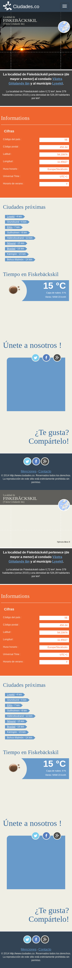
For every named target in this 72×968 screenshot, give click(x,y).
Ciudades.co (26, 6)
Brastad (11, 248)
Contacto (44, 471)
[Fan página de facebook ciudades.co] (46, 358)
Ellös (9, 227)
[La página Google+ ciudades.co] (57, 358)
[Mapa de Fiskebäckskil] (64, 27)
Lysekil (57, 83)
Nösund (11, 243)
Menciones (28, 471)
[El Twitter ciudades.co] (35, 358)
